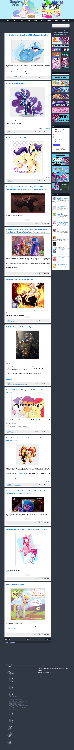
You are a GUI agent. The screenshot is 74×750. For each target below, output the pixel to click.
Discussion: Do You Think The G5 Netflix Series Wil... (18, 701)
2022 (8, 671)
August (9, 726)
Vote (39, 128)
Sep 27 (10, 681)
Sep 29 (10, 679)
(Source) (27, 467)
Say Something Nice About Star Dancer (19, 138)
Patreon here (48, 128)
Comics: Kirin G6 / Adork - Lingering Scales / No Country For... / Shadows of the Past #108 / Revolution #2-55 (62, 222)
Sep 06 (10, 719)
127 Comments (46, 522)
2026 (8, 666)
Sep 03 (10, 722)
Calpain (49, 127)
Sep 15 (10, 695)
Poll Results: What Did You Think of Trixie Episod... (17, 696)
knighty (52, 672)
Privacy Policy (40, 676)
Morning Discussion (12, 634)
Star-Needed (25, 384)
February (9, 733)
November (10, 674)
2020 (8, 735)
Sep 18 (10, 692)
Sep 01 (10, 725)
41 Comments (46, 77)
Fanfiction (17, 384)
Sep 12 (10, 712)
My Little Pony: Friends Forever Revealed (60, 32)
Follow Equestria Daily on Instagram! (43, 176)
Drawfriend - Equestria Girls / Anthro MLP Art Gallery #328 (25, 529)
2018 (8, 737)
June (9, 728)
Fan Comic (13, 223)
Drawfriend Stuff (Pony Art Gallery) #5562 (62, 250)
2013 (8, 743)
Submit (63, 20)
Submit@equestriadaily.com (21, 473)
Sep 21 (10, 688)
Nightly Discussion (12, 132)
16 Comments (46, 484)
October (9, 675)
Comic (10, 223)
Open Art (12, 432)
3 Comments (46, 223)
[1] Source (7, 314)
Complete (10, 384)
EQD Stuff (14, 77)
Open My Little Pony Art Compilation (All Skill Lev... (17, 704)
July (8, 727)
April (8, 730)
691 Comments (46, 131)
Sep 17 (10, 693)
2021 (8, 672)
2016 (8, 740)
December (10, 673)
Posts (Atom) (12, 642)
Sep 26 (10, 682)
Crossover (14, 384)
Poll (17, 77)
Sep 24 (10, 685)
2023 (8, 670)
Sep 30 (10, 678)
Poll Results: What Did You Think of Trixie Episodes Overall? (26, 35)
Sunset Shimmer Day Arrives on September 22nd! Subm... (19, 705)
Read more (27, 73)
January (9, 734)
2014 (8, 742)
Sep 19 (10, 690)
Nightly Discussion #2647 (14, 83)
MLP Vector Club (45, 670)
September (10, 677)
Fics (29, 20)
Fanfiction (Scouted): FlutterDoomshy (18, 327)
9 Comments (46, 431)
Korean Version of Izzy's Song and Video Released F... (18, 706)
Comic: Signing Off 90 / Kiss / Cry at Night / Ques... (17, 700)
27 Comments (46, 180)
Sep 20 (10, 689)
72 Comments (46, 273)
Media (35, 20)
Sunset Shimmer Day (18, 485)
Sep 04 (10, 721)
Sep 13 (10, 711)
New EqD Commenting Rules (11, 125)
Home (8, 20)
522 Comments (46, 634)
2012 (8, 744)
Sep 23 (10, 686)
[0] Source (7, 424)
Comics (42, 20)
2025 (8, 667)
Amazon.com (42, 680)
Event (13, 485)
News (22, 20)
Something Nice (11, 181)
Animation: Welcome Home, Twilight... (62, 243)
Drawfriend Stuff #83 (61, 229)
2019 (8, 736)
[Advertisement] (61, 278)
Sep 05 (10, 720)
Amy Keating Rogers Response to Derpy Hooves (63, 213)
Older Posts (48, 639)
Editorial (56, 20)
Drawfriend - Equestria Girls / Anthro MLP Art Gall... (17, 707)
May (8, 729)
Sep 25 (10, 684)
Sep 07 (10, 718)
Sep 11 (10, 713)
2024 (8, 668)
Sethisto (44, 672)
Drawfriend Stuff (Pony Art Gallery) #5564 (62, 207)
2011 (8, 745)
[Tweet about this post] (42, 77)
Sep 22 (10, 687)
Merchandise (20, 522)
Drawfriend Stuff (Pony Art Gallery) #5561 (62, 236)
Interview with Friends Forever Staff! (59, 34)
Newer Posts (7, 639)
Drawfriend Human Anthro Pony (15, 579)
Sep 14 (10, 710)
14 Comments (46, 320)
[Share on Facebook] (40, 77)
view (42, 128)
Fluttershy (20, 384)
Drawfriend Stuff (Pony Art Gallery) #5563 (62, 265)
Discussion (14, 273)
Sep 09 (10, 715)
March (9, 732)
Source (27, 620)
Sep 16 (10, 694)
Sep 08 (10, 717)
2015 (8, 741)
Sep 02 (10, 723)
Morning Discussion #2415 (15, 584)
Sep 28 (10, 680)
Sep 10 (10, 714)
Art (14, 20)
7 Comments (46, 383)
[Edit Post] (21, 76)
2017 (8, 738)
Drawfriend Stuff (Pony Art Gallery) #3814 (20, 279)
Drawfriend (12, 321)
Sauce (28, 118)
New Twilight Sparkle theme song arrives (60, 30)
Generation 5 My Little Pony (24, 273)
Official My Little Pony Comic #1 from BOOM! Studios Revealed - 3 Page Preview (63, 198)
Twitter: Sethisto (48, 177)
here (49, 674)
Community (49, 20)
